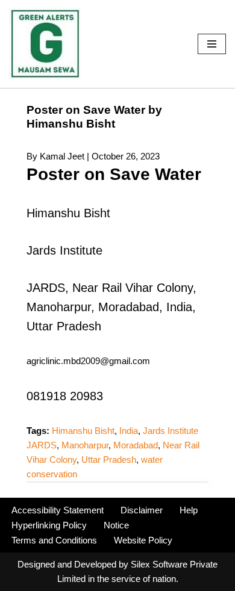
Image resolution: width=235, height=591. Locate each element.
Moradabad (135, 445)
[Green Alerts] (45, 43)
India (128, 430)
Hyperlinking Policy (49, 525)
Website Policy (143, 540)
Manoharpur (84, 445)
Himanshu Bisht (83, 430)
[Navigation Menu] (212, 44)
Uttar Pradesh (108, 459)
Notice (116, 525)
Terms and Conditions (54, 540)
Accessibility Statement (57, 510)
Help (189, 510)
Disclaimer (142, 510)
